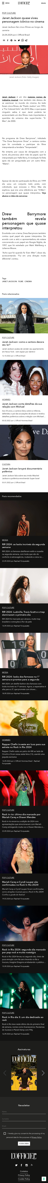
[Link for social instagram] (26, 1165)
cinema (28, 281)
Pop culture (9, 13)
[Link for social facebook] (21, 1165)
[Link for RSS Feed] (32, 1165)
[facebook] (8, 40)
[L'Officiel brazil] (24, 3)
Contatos (24, 1171)
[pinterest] (11, 40)
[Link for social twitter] (16, 1165)
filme (20, 281)
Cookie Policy (24, 1179)
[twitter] (19, 40)
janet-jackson (9, 281)
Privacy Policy (37, 1137)
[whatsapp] (22, 40)
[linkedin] (15, 40)
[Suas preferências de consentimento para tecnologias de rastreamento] (44, 1179)
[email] (4, 40)
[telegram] (26, 40)
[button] (43, 1073)
